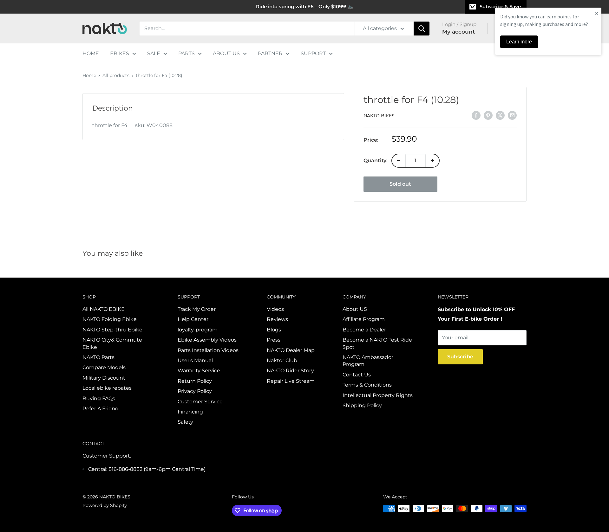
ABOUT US (226, 53)
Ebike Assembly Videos (207, 340)
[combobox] (247, 28)
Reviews (277, 319)
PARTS (186, 53)
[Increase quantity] (432, 160)
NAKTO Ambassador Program (368, 360)
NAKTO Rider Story (290, 371)
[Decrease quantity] (398, 160)
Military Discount (103, 378)
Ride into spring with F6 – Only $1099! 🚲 (304, 6)
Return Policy (195, 381)
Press (273, 340)
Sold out (400, 184)
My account (458, 32)
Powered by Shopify (104, 505)
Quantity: (375, 160)
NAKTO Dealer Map (291, 350)
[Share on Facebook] (476, 115)
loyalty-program (198, 330)
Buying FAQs (98, 398)
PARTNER (270, 53)
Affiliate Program (364, 319)
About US (355, 309)
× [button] (596, 13)
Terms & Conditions (367, 385)
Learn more (519, 41)
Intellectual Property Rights (378, 395)
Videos (275, 309)
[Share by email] (512, 115)
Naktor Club (282, 360)
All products (115, 75)
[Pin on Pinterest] (488, 115)
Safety (185, 422)
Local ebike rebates (107, 388)
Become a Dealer (364, 330)
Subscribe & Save (500, 6)
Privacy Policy (195, 391)
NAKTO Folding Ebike (109, 319)
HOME (90, 53)
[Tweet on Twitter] (500, 115)
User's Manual (195, 360)
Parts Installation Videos (208, 350)
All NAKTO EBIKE (103, 309)
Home (89, 75)
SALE (153, 53)
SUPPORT (313, 53)
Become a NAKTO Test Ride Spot (377, 343)
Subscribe (460, 357)
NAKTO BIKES (379, 116)
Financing (190, 412)
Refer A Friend (100, 409)
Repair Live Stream (291, 381)
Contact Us (357, 375)
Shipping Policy (362, 405)
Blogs (274, 330)
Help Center (193, 319)
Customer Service (200, 402)
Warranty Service (199, 371)
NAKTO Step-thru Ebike (112, 330)
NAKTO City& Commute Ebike (112, 343)
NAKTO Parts (98, 357)
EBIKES (119, 53)
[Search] (421, 28)
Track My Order (197, 309)
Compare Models (104, 367)
